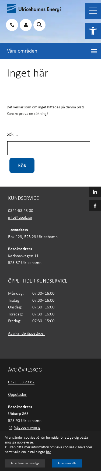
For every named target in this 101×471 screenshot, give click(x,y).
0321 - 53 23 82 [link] (21, 382)
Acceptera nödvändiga (25, 463)
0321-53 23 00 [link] (20, 211)
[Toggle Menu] (93, 11)
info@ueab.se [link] (20, 217)
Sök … (12, 134)
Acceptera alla (67, 463)
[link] (93, 31)
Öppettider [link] (17, 395)
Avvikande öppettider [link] (26, 333)
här (48, 452)
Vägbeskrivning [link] (27, 427)
